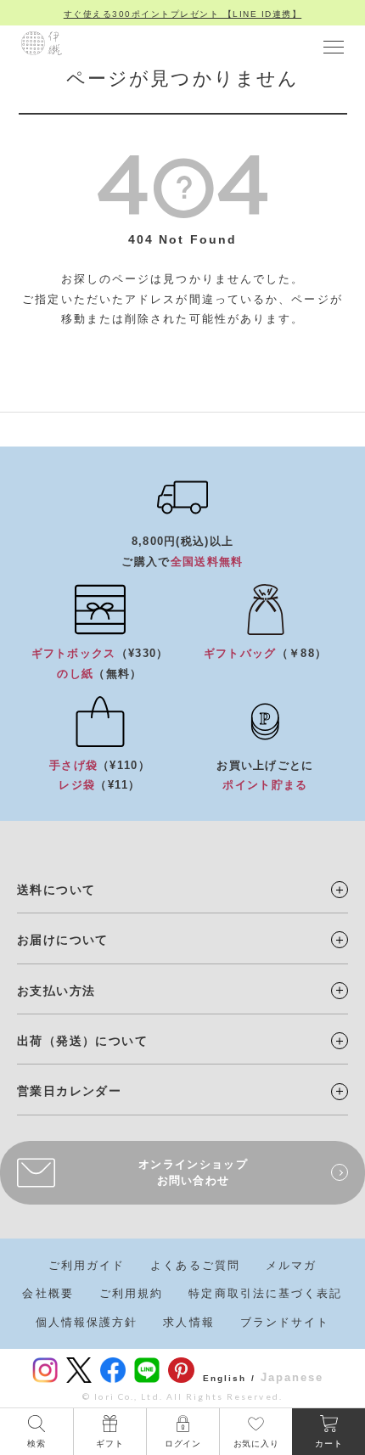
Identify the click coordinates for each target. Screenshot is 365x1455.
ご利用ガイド (87, 1265)
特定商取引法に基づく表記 (265, 1293)
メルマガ (291, 1265)
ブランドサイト (285, 1322)
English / (229, 1378)
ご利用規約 (131, 1293)
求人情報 (188, 1322)
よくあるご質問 (195, 1265)
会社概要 (47, 1293)
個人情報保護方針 (87, 1322)
